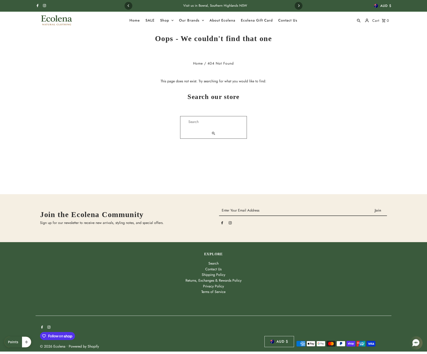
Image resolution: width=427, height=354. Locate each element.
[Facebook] (37, 6)
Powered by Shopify (84, 346)
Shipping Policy (213, 274)
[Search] (359, 20)
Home (198, 63)
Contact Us (213, 269)
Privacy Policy (213, 286)
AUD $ (385, 5)
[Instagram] (44, 6)
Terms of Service (213, 291)
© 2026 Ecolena (53, 346)
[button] (416, 343)
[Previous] (128, 6)
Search (213, 263)
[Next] (298, 6)
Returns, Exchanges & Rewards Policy (213, 280)
